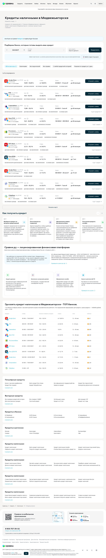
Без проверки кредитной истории (14, 399)
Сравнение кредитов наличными (39, 495)
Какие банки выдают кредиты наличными (16, 495)
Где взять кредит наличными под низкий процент (65, 495)
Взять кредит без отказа (36, 383)
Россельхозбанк (13, 340)
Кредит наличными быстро (86, 479)
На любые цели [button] (63, 86)
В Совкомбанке (82, 415)
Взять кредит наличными (36, 447)
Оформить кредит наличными (13, 449)
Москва (7, 431)
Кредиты (12, 506)
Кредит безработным (35, 385)
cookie (12, 552)
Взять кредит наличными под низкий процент (16, 497)
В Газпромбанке (9, 417)
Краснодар (32, 431)
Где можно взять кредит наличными (64, 463)
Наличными (20, 506)
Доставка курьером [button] (29, 86)
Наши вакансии (34, 542)
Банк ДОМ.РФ (13, 351)
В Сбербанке (8, 415)
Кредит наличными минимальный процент (89, 465)
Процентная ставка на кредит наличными (16, 481)
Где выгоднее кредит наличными (38, 479)
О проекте (5, 539)
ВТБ (10, 324)
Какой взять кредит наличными (63, 481)
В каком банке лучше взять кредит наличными (65, 449)
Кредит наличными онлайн (62, 447)
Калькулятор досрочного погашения (88, 385)
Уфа (79, 433)
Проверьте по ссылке (87, 290)
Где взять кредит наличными (37, 463)
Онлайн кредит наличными (62, 465)
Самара (7, 433)
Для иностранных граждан (12, 401)
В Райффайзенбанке (84, 417)
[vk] (87, 550)
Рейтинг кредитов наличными (38, 481)
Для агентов (34, 539)
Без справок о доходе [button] (41, 86)
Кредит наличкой (83, 481)
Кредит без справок (10, 385)
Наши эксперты (24, 542)
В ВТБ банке (32, 415)
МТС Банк (11, 346)
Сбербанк (11, 368)
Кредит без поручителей (85, 383)
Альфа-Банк (12, 318)
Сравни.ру (5, 506)
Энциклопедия (6, 542)
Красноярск (57, 433)
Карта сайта (15, 542)
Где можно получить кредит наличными (65, 497)
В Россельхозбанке (59, 417)
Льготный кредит (34, 401)
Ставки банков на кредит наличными (15, 479)
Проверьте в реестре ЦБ (58, 263)
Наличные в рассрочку (84, 497)
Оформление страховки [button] (44, 124)
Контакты (12, 539)
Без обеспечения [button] (53, 86)
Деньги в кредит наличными (13, 465)
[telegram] (82, 550)
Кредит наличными (10, 447)
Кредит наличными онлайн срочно (39, 497)
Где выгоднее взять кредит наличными (40, 465)
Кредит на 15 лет (59, 401)
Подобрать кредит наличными (87, 463)
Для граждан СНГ (83, 399)
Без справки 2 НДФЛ (35, 399)
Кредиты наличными (84, 449)
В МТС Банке (33, 417)
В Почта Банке (58, 415)
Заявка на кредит (59, 385)
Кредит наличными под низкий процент (89, 447)
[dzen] (96, 550)
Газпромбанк (12, 362)
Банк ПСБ (11, 335)
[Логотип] (7, 546)
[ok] (92, 550)
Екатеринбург (82, 431)
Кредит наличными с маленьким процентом (65, 479)
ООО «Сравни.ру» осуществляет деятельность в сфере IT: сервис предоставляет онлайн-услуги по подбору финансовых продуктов (34, 549)
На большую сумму (59, 399)
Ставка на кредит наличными (86, 495)
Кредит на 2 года (83, 401)
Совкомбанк (12, 329)
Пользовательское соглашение (48, 539)
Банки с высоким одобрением (13, 383)
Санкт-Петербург (34, 433)
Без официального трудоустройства (64, 383)
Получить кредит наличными (37, 449)
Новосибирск (57, 431)
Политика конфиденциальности (67, 539)
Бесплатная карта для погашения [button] (13, 86)
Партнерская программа (23, 539)
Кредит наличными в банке (13, 463)
